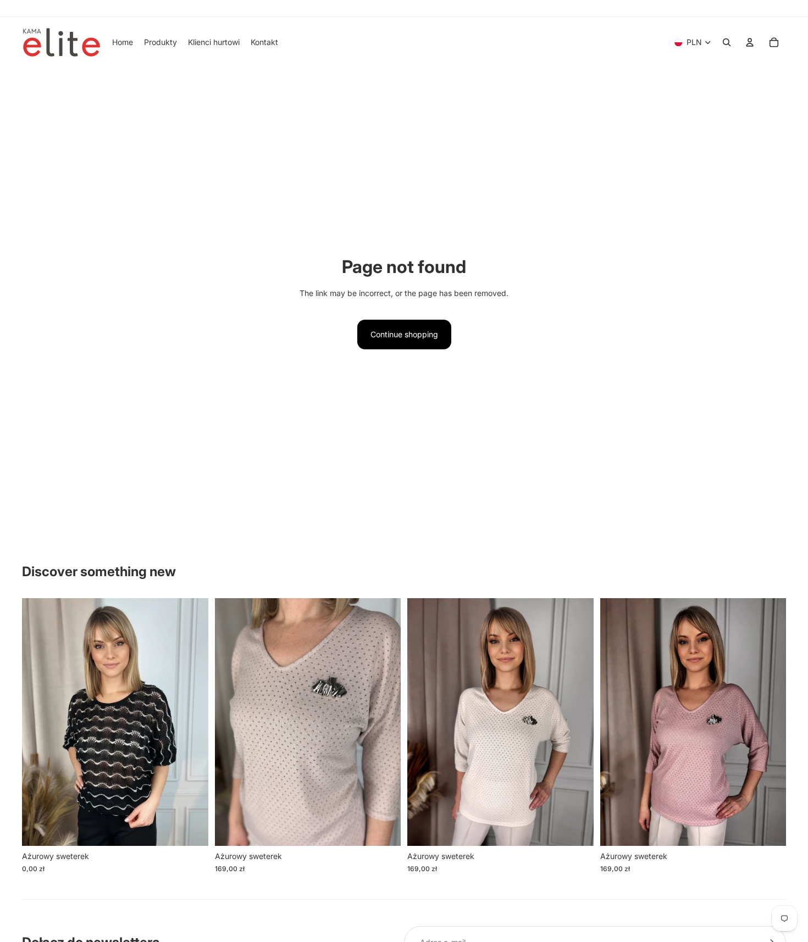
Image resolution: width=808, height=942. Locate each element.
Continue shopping (404, 334)
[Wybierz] (191, 829)
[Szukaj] (727, 42)
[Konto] (750, 42)
